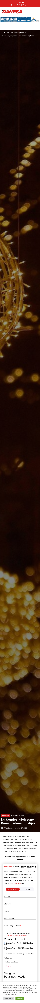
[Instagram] (20, 2)
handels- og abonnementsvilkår (17, 935)
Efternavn (8, 904)
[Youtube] (23, 2)
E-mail (7, 911)
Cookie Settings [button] (8, 998)
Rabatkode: (8, 958)
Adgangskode (9, 918)
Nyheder (14, 32)
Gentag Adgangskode (12, 926)
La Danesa (5, 32)
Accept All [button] (20, 998)
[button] (37, 27)
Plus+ (16, 883)
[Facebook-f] (17, 2)
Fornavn (7, 896)
